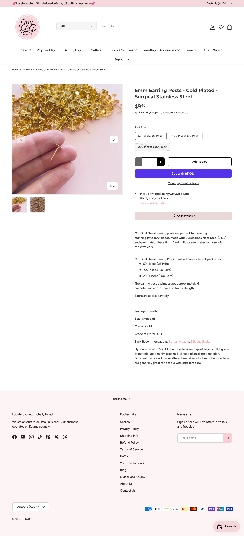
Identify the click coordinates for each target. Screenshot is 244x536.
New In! (25, 50)
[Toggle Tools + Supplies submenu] (135, 50)
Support (120, 59)
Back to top (120, 398)
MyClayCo (26, 519)
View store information (153, 203)
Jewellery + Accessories (159, 50)
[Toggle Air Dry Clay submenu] (84, 50)
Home (15, 69)
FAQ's (124, 456)
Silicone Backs (200, 341)
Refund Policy (129, 442)
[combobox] (126, 26)
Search (125, 422)
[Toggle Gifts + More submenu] (222, 50)
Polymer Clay (46, 50)
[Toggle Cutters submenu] (104, 50)
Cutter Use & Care (132, 477)
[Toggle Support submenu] (128, 59)
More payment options (183, 183)
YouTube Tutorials (132, 463)
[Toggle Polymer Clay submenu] (57, 50)
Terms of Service (131, 449)
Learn (189, 50)
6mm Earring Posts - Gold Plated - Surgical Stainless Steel (76, 69)
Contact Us (127, 490)
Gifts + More (211, 50)
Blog (123, 470)
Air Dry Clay (73, 50)
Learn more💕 (86, 3)
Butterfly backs (179, 341)
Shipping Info (129, 435)
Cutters (96, 50)
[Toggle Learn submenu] (195, 50)
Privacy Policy (129, 429)
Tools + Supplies (122, 50)
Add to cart (199, 161)
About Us (126, 483)
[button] (221, 27)
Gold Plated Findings (32, 69)
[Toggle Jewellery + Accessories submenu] (178, 50)
